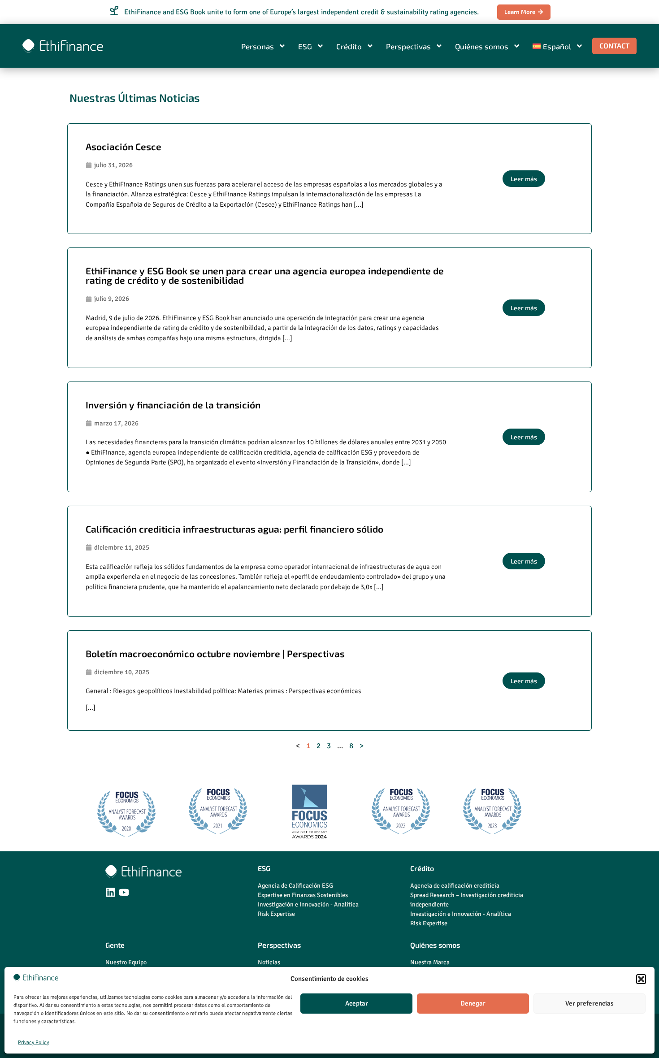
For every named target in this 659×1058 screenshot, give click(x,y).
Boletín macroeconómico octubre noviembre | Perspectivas (215, 653)
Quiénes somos (481, 46)
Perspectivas (408, 46)
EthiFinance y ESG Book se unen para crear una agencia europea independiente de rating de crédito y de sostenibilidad (265, 275)
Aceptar (356, 1003)
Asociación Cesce (123, 146)
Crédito (349, 46)
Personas (257, 46)
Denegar (473, 1003)
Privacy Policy (33, 1042)
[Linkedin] (110, 892)
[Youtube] (124, 892)
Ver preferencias (589, 1003)
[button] (641, 979)
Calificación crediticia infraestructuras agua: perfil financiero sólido (234, 528)
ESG (305, 46)
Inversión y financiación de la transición (173, 404)
